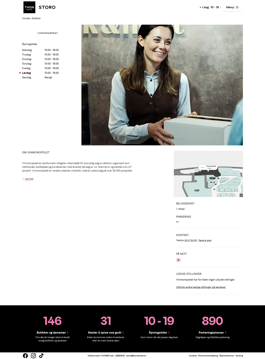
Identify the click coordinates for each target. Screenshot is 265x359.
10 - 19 (210, 7)
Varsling (239, 355)
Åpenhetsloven (226, 355)
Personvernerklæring (208, 355)
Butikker (36, 18)
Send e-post (205, 240)
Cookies (193, 355)
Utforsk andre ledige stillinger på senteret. (201, 287)
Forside (26, 18)
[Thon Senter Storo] (39, 7)
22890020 (120, 355)
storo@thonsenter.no (136, 355)
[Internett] (178, 259)
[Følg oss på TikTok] (41, 355)
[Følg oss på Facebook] (25, 355)
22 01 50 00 (191, 240)
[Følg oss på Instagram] (33, 355)
